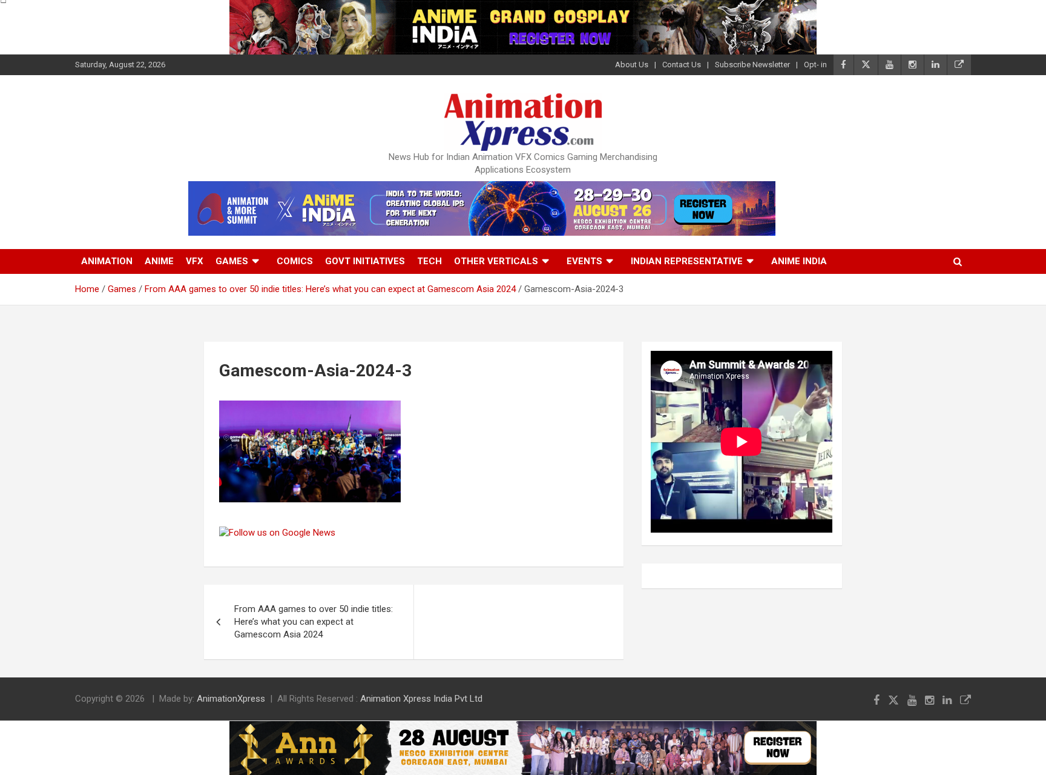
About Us (631, 64)
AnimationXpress (231, 698)
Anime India (799, 261)
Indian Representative (687, 261)
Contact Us (681, 64)
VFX (194, 261)
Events (584, 261)
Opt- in (815, 64)
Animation (107, 261)
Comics (295, 261)
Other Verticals (496, 261)
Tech (429, 261)
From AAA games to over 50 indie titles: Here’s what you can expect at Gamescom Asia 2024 (313, 622)
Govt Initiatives (365, 261)
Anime (159, 261)
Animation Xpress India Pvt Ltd (421, 698)
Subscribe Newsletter (752, 64)
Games (231, 261)
